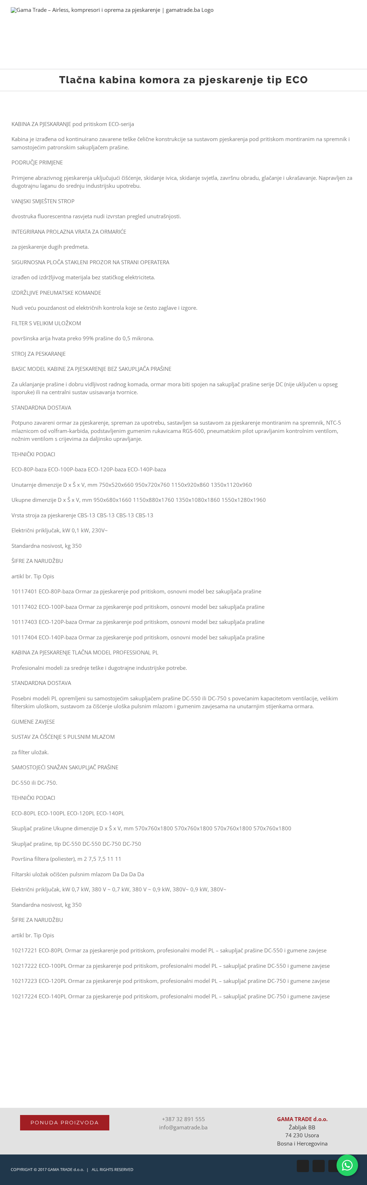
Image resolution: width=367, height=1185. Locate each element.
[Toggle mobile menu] (353, 20)
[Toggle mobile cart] (340, 20)
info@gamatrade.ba (183, 1127)
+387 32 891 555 (183, 1119)
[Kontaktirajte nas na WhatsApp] (347, 1165)
